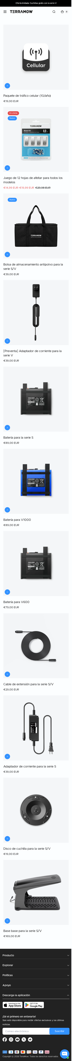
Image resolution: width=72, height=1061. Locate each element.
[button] (5, 11)
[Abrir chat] (64, 1054)
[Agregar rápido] (7, 247)
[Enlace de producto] (34, 62)
